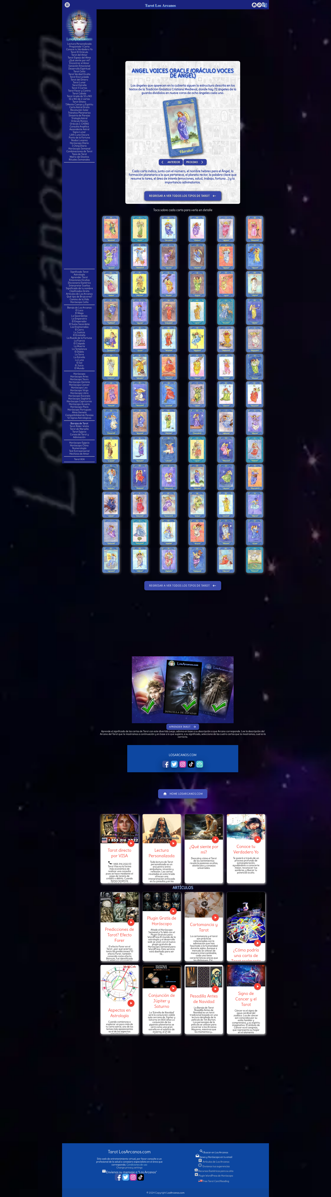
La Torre (79, 354)
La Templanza (79, 348)
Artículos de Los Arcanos (79, 293)
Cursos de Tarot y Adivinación (79, 436)
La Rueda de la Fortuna (79, 337)
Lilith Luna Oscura (79, 134)
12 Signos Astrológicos (79, 417)
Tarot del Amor (79, 54)
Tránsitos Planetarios (79, 112)
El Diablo (79, 351)
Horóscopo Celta (79, 302)
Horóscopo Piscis (79, 406)
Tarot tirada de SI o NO (79, 96)
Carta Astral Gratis (79, 107)
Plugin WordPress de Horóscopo (213, 1175)
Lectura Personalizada (79, 43)
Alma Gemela (79, 412)
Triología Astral (79, 118)
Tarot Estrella (79, 85)
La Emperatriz (79, 318)
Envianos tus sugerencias (214, 1166)
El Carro (79, 329)
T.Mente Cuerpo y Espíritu (79, 104)
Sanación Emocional (79, 65)
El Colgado (79, 343)
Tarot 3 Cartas (79, 87)
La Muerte (79, 346)
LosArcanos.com (175, 1192)
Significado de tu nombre (79, 288)
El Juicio (79, 365)
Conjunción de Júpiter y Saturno (161, 1001)
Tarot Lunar (79, 82)
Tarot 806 (79, 459)
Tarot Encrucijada (79, 76)
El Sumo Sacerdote (79, 324)
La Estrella (79, 357)
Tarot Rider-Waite (79, 426)
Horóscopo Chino (79, 445)
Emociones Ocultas (79, 280)
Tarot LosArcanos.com (129, 1151)
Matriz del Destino (79, 156)
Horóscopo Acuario (79, 404)
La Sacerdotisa (79, 315)
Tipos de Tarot (79, 154)
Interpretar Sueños (79, 285)
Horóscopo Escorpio (79, 395)
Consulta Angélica (79, 126)
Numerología (79, 448)
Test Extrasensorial (79, 450)
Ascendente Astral (79, 129)
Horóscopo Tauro (79, 379)
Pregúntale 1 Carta (79, 46)
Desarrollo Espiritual (79, 68)
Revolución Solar (79, 109)
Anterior (171, 162)
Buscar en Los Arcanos (213, 1152)
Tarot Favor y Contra (79, 90)
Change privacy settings (129, 1167)
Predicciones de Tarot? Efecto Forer (119, 935)
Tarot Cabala (79, 93)
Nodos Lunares (79, 140)
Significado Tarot (79, 271)
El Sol (79, 362)
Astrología (79, 274)
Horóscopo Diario (79, 143)
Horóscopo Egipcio (79, 442)
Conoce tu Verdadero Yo (79, 49)
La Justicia (79, 332)
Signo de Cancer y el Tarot (246, 999)
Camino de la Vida (79, 299)
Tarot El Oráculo (79, 52)
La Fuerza (79, 340)
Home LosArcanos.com (183, 794)
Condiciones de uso (137, 1164)
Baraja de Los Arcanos (79, 307)
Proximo (195, 162)
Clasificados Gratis (79, 291)
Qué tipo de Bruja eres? (79, 296)
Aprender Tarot (79, 277)
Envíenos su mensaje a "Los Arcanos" (129, 1172)
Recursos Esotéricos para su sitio (213, 1171)
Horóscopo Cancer (79, 384)
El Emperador (79, 321)
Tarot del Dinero (79, 79)
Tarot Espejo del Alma (79, 57)
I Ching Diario (79, 145)
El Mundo (79, 368)
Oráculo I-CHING (79, 123)
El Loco (79, 310)
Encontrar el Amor (79, 63)
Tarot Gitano (79, 101)
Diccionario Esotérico (79, 282)
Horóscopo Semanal (79, 148)
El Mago (79, 313)
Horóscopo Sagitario (79, 398)
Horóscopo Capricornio (79, 401)
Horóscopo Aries (79, 376)
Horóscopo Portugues (79, 409)
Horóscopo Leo (79, 387)
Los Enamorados (79, 326)
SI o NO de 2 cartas (79, 98)
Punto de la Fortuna (79, 137)
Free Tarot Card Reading (216, 1181)
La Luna (79, 359)
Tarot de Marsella (79, 428)
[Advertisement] (79, 215)
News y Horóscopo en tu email (213, 1157)
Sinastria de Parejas (79, 115)
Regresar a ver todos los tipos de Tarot (183, 196)
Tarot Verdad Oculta (79, 74)
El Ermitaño (79, 335)
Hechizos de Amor (79, 453)
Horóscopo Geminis (79, 382)
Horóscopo (79, 373)
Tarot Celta (79, 71)
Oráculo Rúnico (79, 121)
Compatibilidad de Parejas (79, 415)
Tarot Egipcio (79, 431)
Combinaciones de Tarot (79, 151)
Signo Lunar (79, 132)
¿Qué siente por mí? (79, 60)
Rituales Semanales (79, 159)
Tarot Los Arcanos (160, 5)
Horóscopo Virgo (79, 390)
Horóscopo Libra (79, 393)
